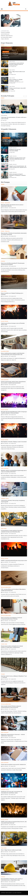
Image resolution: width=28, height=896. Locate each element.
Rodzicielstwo (7, 202)
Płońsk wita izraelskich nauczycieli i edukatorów (13, 764)
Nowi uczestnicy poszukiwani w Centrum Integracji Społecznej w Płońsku (11, 618)
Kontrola (2, 202)
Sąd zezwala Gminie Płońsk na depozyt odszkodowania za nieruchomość (11, 706)
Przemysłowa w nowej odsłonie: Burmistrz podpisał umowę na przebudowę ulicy (16, 64)
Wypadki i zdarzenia (12, 147)
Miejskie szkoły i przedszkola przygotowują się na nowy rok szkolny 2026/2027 (14, 471)
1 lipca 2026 (12, 160)
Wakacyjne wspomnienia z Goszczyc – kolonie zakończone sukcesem (13, 735)
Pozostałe (3, 674)
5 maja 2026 (4, 120)
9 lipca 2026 (12, 152)
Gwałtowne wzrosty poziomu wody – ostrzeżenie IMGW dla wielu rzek (17, 158)
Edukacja (2, 231)
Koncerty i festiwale (4, 321)
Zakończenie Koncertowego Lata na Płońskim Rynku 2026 (13, 324)
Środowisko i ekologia (5, 789)
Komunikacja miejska (5, 351)
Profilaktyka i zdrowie (5, 498)
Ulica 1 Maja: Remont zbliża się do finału (11, 850)
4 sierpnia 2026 (13, 74)
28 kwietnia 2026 (13, 177)
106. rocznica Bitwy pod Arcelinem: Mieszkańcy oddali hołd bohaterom (13, 590)
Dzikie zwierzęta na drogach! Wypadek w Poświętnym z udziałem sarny (17, 175)
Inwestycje (3, 261)
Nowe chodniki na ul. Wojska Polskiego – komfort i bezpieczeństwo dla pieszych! (16, 81)
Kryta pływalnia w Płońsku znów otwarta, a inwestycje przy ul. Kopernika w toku (12, 879)
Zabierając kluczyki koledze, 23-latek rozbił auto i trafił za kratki (13, 118)
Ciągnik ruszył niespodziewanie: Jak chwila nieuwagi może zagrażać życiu (18, 167)
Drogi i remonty (6, 51)
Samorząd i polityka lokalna (6, 587)
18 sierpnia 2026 (13, 66)
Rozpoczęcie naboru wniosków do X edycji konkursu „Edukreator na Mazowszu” (12, 646)
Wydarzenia (7, 231)
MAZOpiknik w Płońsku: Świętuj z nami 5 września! (14, 441)
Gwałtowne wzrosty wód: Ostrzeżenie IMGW (15, 150)
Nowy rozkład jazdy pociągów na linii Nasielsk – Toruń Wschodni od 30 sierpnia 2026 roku (13, 354)
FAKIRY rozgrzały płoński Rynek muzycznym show (14, 560)
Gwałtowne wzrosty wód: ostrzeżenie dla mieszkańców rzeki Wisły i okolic (11, 792)
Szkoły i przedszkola (4, 379)
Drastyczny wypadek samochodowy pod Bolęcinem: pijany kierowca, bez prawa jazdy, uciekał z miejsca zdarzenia (7, 35)
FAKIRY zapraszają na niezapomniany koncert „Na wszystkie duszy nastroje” (14, 822)
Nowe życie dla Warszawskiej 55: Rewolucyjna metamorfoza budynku (12, 264)
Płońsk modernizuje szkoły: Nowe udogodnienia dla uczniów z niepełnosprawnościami (13, 382)
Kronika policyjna (4, 115)
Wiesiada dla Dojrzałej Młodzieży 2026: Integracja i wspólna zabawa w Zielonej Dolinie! (14, 412)
